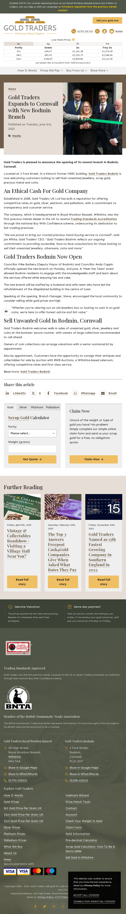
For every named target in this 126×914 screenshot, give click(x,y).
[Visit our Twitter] (44, 906)
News (7, 859)
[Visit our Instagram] (53, 906)
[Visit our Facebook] (35, 906)
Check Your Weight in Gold (84, 821)
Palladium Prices (15, 840)
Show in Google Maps (22, 767)
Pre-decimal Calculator (81, 840)
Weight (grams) (19, 442)
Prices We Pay (50, 70)
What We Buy (13, 846)
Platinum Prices (14, 834)
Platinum (37, 407)
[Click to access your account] (104, 31)
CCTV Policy (62, 897)
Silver (23, 407)
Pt (77, 43)
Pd (107, 43)
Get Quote (30, 459)
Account (71, 814)
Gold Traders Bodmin (103, 173)
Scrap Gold (18, 417)
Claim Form (74, 827)
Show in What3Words (23, 774)
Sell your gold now (107, 20)
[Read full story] (22, 507)
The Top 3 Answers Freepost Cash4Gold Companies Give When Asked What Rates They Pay (62, 551)
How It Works (27, 70)
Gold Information (78, 834)
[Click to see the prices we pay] (73, 39)
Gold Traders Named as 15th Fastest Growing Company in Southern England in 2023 (102, 551)
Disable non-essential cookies (94, 901)
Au (18, 43)
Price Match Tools (78, 802)
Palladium (53, 407)
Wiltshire (14, 757)
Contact (71, 808)
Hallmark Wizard (77, 795)
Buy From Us (75, 70)
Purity (12, 426)
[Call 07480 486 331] (97, 31)
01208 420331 (79, 780)
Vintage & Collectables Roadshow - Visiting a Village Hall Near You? (19, 543)
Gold (10, 407)
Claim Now (92, 459)
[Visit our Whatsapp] (63, 906)
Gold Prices (11, 802)
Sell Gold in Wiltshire (79, 857)
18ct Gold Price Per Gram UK (23, 814)
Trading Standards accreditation (94, 219)
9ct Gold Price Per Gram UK (23, 808)
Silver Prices (12, 827)
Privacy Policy (46, 897)
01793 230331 (17, 780)
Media (16, 136)
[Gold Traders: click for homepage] (32, 25)
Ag (48, 43)
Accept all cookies (86, 895)
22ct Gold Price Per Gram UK (23, 821)
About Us (10, 853)
